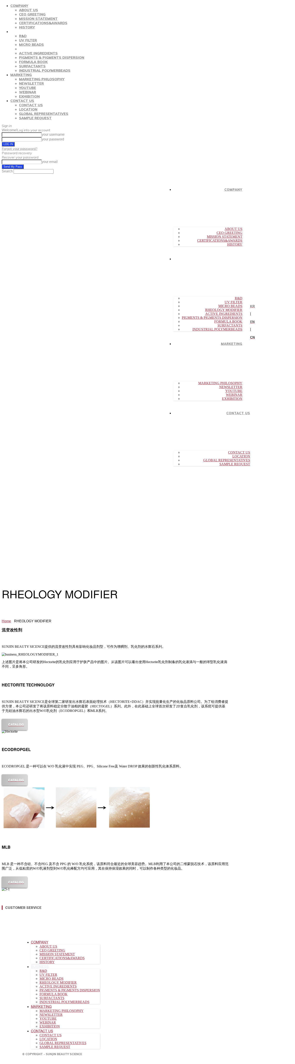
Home (6, 621)
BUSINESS (19, 31)
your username (53, 134)
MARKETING (21, 75)
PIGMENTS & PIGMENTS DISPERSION (51, 57)
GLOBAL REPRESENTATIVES (43, 113)
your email (50, 162)
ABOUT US (28, 10)
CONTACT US (22, 100)
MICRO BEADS (31, 44)
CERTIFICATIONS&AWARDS (43, 23)
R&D (23, 36)
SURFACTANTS (32, 66)
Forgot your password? (19, 148)
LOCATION (28, 109)
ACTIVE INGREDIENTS (38, 53)
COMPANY (19, 5)
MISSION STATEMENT (38, 18)
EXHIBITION (29, 96)
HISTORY (27, 27)
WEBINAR (27, 92)
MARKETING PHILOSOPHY (41, 79)
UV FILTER (28, 40)
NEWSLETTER (31, 83)
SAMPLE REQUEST (35, 118)
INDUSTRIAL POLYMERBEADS (44, 70)
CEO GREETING (32, 14)
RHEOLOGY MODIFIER (37, 49)
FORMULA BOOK (33, 62)
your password (53, 139)
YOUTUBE (27, 88)
